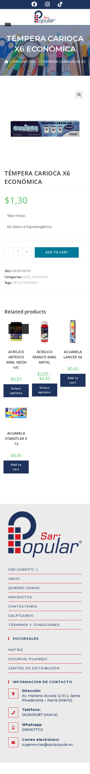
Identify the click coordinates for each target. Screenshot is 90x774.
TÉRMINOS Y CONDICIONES (34, 625)
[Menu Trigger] (8, 24)
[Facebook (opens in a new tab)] (34, 4)
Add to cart (57, 252)
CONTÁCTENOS (23, 606)
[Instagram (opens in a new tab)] (47, 4)
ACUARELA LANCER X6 (73, 354)
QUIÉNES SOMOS (24, 588)
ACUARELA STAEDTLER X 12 (16, 438)
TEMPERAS (40, 277)
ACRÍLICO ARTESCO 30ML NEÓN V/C (16, 359)
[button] (79, 95)
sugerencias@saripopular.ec (47, 744)
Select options (16, 390)
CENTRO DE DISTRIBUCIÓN (33, 668)
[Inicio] (6, 62)
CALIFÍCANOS (21, 616)
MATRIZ (15, 650)
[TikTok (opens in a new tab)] (58, 4)
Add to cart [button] (73, 380)
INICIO (14, 579)
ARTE (26, 277)
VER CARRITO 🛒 (23, 569)
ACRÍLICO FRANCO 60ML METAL (44, 357)
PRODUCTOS (20, 597)
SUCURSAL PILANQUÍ (27, 659)
